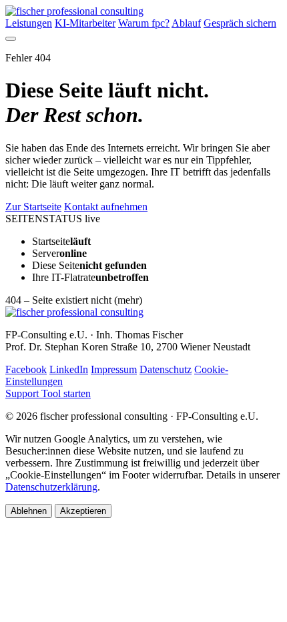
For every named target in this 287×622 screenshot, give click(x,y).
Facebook (26, 369)
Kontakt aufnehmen (106, 206)
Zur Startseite (33, 206)
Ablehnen (29, 511)
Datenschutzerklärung (51, 487)
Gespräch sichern (240, 23)
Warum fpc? (144, 23)
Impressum (114, 369)
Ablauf (186, 23)
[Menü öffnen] (10, 39)
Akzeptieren (83, 511)
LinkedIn (68, 369)
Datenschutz (165, 369)
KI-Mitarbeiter (85, 23)
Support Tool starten (48, 393)
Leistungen (28, 23)
